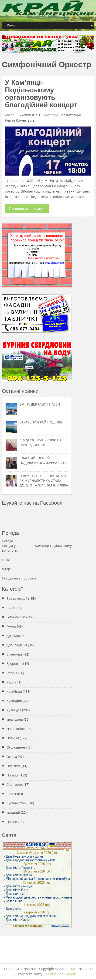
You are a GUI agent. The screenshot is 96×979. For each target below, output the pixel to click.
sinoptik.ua (27, 578)
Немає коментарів (19, 120)
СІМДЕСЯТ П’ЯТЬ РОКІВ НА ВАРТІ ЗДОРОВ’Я (41, 442)
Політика (14, 766)
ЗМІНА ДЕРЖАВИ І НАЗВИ (40, 404)
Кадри (12, 682)
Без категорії (70, 115)
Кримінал (14, 691)
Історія (12, 673)
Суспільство (16, 803)
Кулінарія (14, 701)
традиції (13, 812)
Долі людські (17, 645)
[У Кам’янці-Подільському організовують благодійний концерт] (48, 152)
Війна (11, 608)
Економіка (15, 654)
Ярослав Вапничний (59, 974)
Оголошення (17, 747)
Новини (13, 738)
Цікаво (12, 821)
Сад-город (15, 784)
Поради (13, 775)
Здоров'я (14, 663)
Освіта (12, 756)
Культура (14, 710)
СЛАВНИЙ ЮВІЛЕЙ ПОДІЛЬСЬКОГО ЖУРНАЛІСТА (43, 460)
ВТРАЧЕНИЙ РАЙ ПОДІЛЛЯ (41, 422)
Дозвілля (14, 635)
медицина (15, 719)
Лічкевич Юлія (28, 115)
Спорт (11, 794)
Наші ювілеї (16, 728)
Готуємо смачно (19, 617)
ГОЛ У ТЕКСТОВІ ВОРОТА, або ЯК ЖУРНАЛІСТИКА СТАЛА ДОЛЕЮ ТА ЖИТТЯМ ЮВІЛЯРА (44, 480)
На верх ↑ (86, 968)
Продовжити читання (27, 209)
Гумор (11, 626)
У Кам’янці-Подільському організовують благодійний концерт (41, 94)
